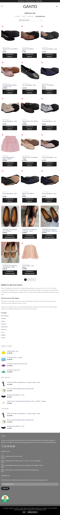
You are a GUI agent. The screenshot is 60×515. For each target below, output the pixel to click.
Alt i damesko (5, 315)
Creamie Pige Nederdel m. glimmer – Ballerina (8, 158)
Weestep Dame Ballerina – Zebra (28, 194)
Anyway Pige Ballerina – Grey (49, 121)
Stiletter (3, 335)
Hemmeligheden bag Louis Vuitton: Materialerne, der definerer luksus (24, 465)
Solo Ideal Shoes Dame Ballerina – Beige (30, 158)
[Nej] (58, 511)
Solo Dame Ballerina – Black (29, 85)
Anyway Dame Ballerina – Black (49, 49)
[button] (2, 26)
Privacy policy (32, 512)
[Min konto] (57, 6)
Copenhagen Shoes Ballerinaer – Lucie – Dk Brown (10, 230)
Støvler (3, 321)
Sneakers (3, 324)
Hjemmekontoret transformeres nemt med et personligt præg (22, 470)
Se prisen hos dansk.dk (9, 55)
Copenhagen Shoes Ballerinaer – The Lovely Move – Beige (10, 266)
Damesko (31, 16)
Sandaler (3, 318)
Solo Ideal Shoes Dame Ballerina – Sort (10, 49)
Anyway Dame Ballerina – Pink (49, 157)
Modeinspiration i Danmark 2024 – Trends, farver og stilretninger (23, 460)
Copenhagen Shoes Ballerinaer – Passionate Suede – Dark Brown (49, 230)
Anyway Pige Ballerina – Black (9, 193)
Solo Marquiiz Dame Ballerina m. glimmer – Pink (9, 85)
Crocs (2, 332)
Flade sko (3, 329)
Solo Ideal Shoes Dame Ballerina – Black (30, 122)
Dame (24, 16)
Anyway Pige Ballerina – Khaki (9, 121)
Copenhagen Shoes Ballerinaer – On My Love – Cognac (30, 230)
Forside (17, 16)
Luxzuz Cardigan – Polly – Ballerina (28, 266)
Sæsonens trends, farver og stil (13, 456)
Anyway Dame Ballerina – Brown (28, 49)
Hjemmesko (4, 326)
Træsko (3, 337)
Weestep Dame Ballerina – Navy (48, 85)
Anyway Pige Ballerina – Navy (49, 193)
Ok (24, 512)
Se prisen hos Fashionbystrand (10, 236)
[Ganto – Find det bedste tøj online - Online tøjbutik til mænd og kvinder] (30, 6)
